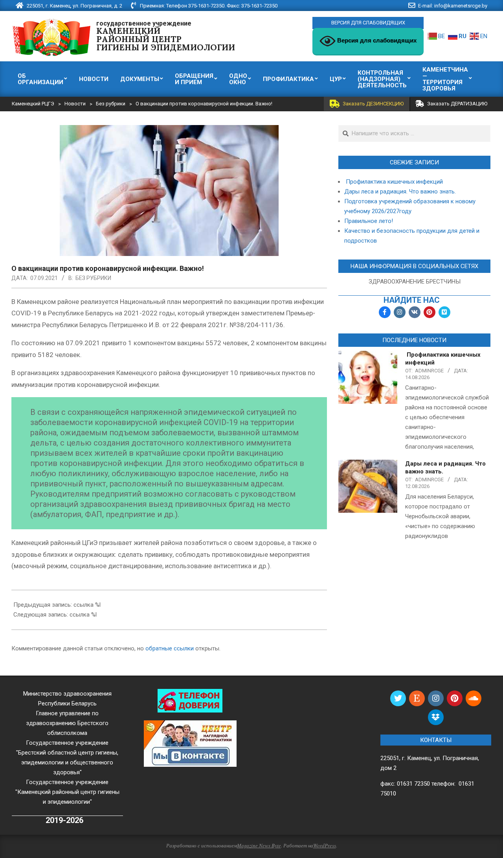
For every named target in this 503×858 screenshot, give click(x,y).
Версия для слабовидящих (376, 40)
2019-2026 (64, 820)
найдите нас (412, 300)
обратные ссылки (169, 648)
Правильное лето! (368, 221)
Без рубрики (93, 278)
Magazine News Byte (259, 845)
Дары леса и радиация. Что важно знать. (400, 191)
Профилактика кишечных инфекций (393, 181)
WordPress (324, 845)
